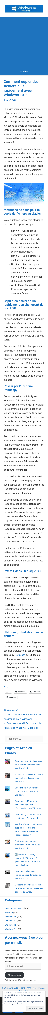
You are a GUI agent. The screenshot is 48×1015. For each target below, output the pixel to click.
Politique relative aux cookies (31, 1004)
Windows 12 (10, 925)
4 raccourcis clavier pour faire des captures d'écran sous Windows (29, 778)
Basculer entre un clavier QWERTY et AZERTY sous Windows (26, 791)
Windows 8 (10, 929)
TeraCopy (20, 654)
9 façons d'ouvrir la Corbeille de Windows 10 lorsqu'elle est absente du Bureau (29, 888)
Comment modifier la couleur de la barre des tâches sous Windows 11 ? (28, 764)
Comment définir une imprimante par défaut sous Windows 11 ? (28, 875)
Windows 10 (13, 710)
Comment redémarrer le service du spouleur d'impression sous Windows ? (29, 804)
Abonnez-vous (14, 975)
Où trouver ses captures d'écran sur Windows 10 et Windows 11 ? (27, 844)
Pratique (9, 912)
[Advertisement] (24, 43)
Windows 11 (10, 920)
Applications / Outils (14, 908)
